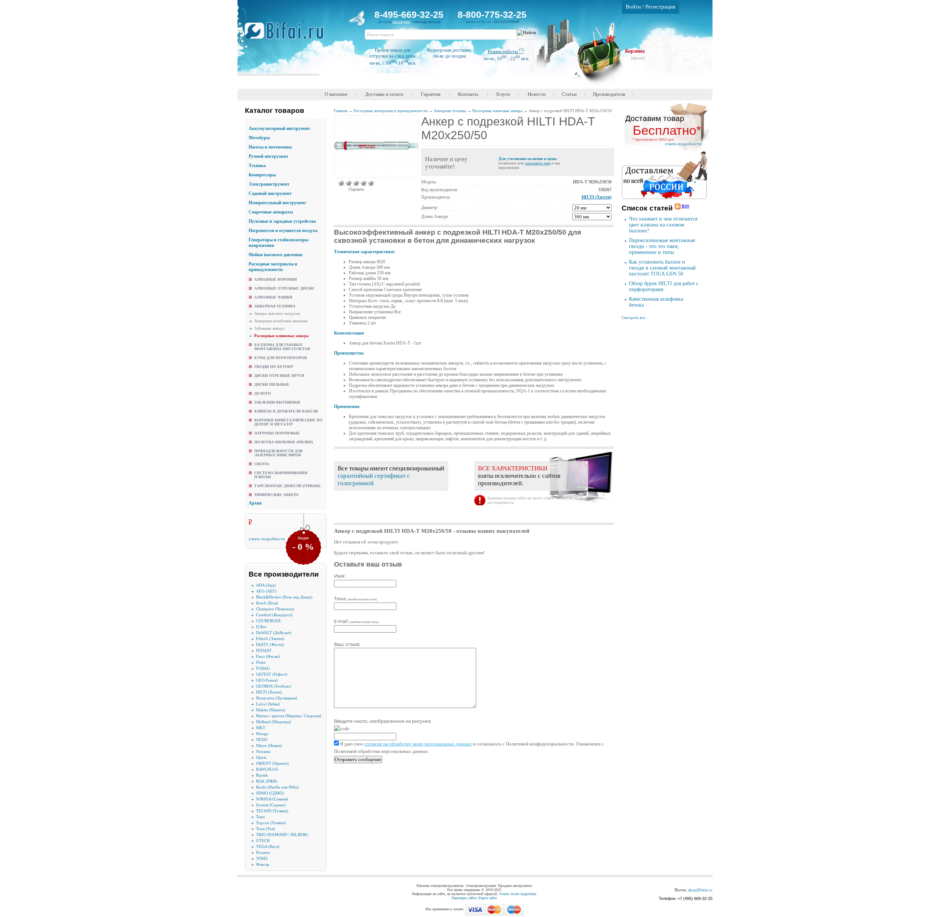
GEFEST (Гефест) (271, 674)
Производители (609, 94)
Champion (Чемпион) (275, 609)
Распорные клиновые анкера (281, 335)
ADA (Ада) (266, 585)
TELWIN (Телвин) (272, 811)
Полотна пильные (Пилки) (283, 442)
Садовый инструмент (270, 193)
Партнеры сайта (464, 898)
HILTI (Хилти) (269, 692)
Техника (257, 165)
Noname (263, 751)
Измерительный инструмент (277, 202)
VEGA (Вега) (267, 846)
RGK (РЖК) (266, 781)
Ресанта (263, 852)
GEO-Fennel (267, 680)
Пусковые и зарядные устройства (282, 221)
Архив (255, 503)
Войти (633, 7)
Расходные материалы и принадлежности (273, 266)
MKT (260, 727)
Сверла (261, 464)
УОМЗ (262, 858)
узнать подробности (267, 538)
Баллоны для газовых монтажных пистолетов (282, 347)
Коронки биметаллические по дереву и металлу (288, 422)
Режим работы (506, 51)
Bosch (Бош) (267, 603)
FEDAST (264, 650)
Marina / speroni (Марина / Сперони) (288, 716)
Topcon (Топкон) (271, 822)
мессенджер (401, 22)
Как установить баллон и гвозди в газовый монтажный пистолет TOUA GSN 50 (662, 268)
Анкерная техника (274, 306)
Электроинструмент (269, 184)
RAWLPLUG (267, 769)
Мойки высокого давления (275, 254)
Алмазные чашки (273, 297)
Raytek (262, 775)
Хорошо (363, 183)
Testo (260, 817)
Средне (356, 183)
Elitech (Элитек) (270, 638)
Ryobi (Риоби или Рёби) (277, 787)
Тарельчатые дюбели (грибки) (287, 486)
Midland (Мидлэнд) (273, 721)
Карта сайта (488, 898)
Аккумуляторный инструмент (279, 128)
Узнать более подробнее (517, 894)
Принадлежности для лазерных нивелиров (278, 453)
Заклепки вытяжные (277, 402)
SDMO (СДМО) (270, 793)
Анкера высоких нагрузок (277, 313)
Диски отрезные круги (279, 375)
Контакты (468, 94)
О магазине (336, 94)
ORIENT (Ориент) (272, 763)
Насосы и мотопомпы (270, 147)
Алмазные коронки (275, 279)
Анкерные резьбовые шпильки (281, 321)
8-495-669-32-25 (408, 14)
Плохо (349, 183)
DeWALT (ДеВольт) (273, 632)
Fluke (261, 662)
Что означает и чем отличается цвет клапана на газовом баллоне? (663, 225)
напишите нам (537, 163)
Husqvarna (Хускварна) (276, 698)
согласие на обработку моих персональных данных (418, 744)
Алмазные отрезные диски (284, 288)
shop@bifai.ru (700, 890)
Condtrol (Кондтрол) (274, 615)
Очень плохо (341, 183)
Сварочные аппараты (271, 212)
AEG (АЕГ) (266, 591)
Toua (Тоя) (265, 828)
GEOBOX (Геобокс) (273, 686)
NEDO (262, 739)
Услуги (503, 94)
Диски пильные (271, 384)
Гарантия (430, 94)
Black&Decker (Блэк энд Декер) (284, 597)
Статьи (569, 94)
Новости (537, 94)
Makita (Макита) (270, 710)
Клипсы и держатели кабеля (286, 411)
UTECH (263, 840)
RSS (685, 206)
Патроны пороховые (277, 433)
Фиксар (262, 864)
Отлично (371, 183)
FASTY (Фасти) (270, 644)
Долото (262, 393)
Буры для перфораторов (280, 358)
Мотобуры (259, 137)
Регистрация (660, 7)
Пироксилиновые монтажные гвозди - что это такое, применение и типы (662, 246)
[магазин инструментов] (287, 34)
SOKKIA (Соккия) (272, 799)
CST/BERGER (268, 621)
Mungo (262, 733)
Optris (261, 757)
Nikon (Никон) (269, 745)
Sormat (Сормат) (271, 805)
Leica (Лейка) (268, 704)
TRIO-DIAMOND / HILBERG (282, 834)
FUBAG (263, 668)
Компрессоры (262, 174)
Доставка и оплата (384, 94)
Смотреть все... (635, 317)
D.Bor (261, 626)
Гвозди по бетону (274, 367)
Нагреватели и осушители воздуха (283, 230)
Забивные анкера (269, 328)
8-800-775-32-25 (492, 14)
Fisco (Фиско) (268, 656)
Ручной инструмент (268, 156)
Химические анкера (276, 495)
